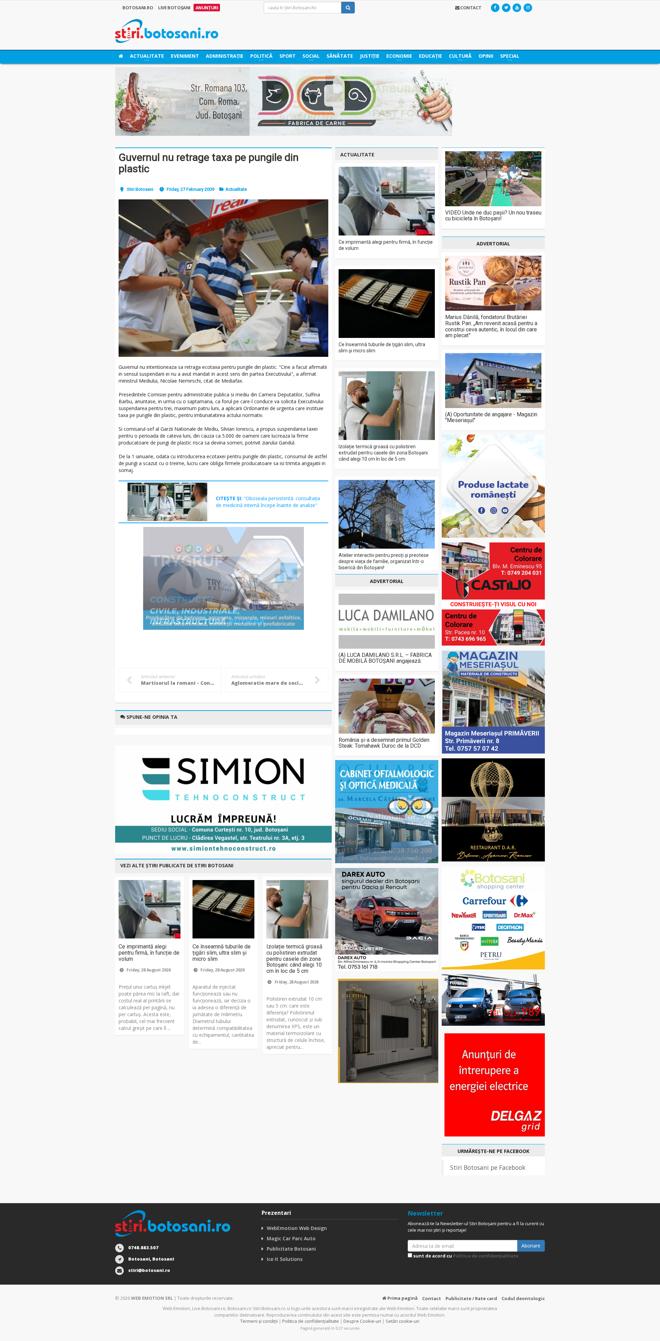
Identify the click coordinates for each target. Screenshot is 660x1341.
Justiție (370, 56)
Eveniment (185, 56)
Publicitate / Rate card (471, 1298)
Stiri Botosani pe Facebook (487, 1167)
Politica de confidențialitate (485, 1256)
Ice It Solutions (284, 1259)
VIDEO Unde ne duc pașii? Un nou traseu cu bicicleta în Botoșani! (493, 215)
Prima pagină (402, 1298)
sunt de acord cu (465, 1256)
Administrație (224, 56)
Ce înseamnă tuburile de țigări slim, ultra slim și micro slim (221, 952)
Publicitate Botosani (291, 1248)
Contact (431, 1298)
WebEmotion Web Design (297, 1228)
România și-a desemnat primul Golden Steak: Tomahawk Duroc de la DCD (384, 743)
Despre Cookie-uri (362, 1321)
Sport (287, 56)
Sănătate (340, 56)
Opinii (485, 56)
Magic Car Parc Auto (291, 1238)
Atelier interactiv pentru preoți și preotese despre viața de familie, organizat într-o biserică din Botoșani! (384, 561)
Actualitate (236, 189)
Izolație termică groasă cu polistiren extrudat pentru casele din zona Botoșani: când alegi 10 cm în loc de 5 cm (294, 958)
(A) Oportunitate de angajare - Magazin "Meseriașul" (491, 417)
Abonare (530, 1245)
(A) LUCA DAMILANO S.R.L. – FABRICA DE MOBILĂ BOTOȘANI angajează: (385, 658)
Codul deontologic (523, 1298)
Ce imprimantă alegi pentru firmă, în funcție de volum (149, 952)
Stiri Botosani (140, 189)
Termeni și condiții (259, 1321)
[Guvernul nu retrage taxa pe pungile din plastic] (223, 278)
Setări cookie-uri (402, 1321)
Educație (430, 56)
